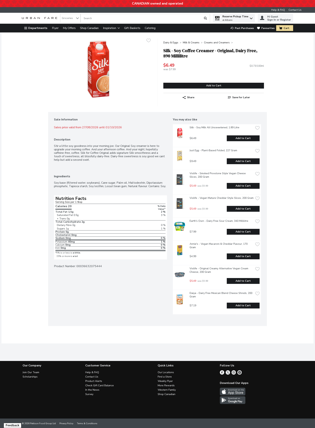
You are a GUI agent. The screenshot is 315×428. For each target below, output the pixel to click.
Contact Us (295, 10)
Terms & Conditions (87, 423)
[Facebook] (222, 374)
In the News (92, 390)
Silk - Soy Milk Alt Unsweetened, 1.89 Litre (214, 127)
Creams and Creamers (217, 42)
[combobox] (70, 18)
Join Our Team (31, 372)
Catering (150, 28)
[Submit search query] (205, 18)
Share (190, 97)
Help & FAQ (278, 10)
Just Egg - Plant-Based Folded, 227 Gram (213, 150)
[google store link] (232, 403)
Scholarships (30, 376)
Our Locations (166, 372)
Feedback (12, 425)
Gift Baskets (132, 28)
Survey (89, 394)
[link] (242, 28)
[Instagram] (234, 374)
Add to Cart (213, 85)
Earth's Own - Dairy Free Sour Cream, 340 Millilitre (219, 221)
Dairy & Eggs (170, 42)
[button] (251, 17)
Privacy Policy (66, 423)
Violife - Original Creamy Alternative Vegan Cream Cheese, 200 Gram (219, 270)
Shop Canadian (89, 28)
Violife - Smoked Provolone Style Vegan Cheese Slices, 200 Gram (218, 175)
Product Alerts (93, 381)
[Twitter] (228, 374)
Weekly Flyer (165, 381)
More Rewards (166, 385)
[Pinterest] (239, 374)
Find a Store (165, 376)
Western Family (167, 390)
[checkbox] (148, 41)
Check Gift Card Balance (99, 385)
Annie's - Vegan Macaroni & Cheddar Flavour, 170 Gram (219, 245)
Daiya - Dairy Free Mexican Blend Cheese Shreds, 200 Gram (221, 294)
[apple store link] (232, 394)
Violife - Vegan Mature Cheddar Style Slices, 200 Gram (222, 198)
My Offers (69, 28)
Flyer (55, 28)
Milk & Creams (191, 42)
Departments (37, 28)
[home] (40, 18)
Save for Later (241, 97)
